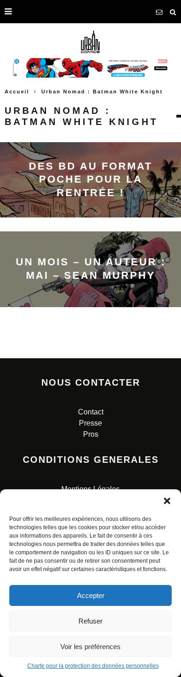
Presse (90, 423)
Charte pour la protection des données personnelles (93, 666)
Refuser (90, 621)
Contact (90, 412)
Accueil (17, 91)
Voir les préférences (90, 647)
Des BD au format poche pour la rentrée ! (90, 179)
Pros (90, 434)
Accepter (90, 595)
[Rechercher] (173, 11)
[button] (167, 501)
